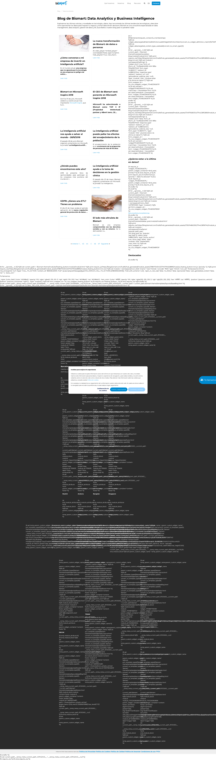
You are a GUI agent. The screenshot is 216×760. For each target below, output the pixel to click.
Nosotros (121, 3)
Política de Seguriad (132, 751)
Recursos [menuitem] (131, 213)
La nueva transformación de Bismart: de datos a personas (106, 44)
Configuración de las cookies (103, 389)
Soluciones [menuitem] (139, 213)
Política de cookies (92, 380)
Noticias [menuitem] (146, 213)
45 (91, 244)
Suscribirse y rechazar (136, 389)
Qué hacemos (109, 3)
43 (83, 244)
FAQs (158, 751)
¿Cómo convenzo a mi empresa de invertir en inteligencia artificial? (72, 61)
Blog (129, 3)
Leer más (63, 78)
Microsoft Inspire (76, 103)
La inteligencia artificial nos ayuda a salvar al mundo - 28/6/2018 (73, 134)
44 (87, 244)
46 (95, 244)
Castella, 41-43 (65, 369)
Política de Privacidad (87, 751)
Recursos (137, 3)
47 (99, 244)
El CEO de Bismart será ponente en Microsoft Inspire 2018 (105, 95)
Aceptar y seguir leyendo (118, 389)
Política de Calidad (118, 751)
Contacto (156, 3)
